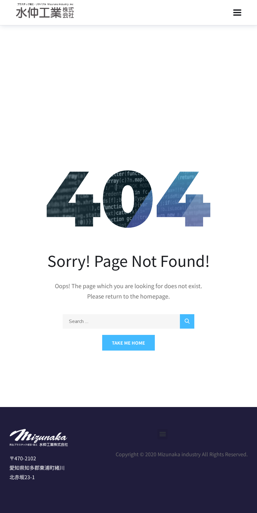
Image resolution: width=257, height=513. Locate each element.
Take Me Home (128, 343)
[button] (162, 434)
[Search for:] (128, 321)
